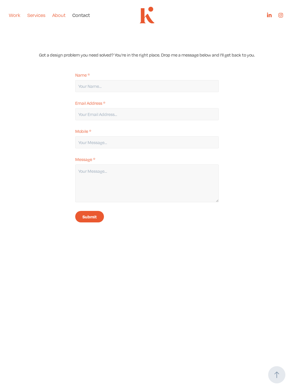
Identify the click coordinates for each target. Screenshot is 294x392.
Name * (82, 75)
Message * (85, 159)
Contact (81, 15)
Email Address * (90, 103)
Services (36, 15)
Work (14, 15)
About (58, 15)
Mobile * (83, 131)
